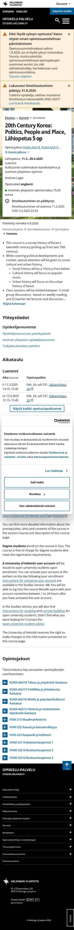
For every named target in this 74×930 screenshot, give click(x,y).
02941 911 (33, 899)
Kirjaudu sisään (61, 11)
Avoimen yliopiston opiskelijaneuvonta (29, 340)
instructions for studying (19, 611)
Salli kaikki (37, 482)
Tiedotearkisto (10, 796)
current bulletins (54, 611)
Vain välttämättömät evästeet (37, 505)
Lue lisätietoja (54, 470)
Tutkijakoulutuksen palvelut (21, 346)
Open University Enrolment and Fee (27, 516)
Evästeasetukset (11, 861)
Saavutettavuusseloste (14, 854)
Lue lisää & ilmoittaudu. (25, 103)
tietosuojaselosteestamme (51, 456)
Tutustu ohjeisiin (20, 76)
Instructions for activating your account (29, 581)
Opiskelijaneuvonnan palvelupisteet (27, 334)
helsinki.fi (60, 516)
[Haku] (57, 20)
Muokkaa (35, 494)
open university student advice (23, 624)
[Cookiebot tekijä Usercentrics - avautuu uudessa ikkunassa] (54, 421)
